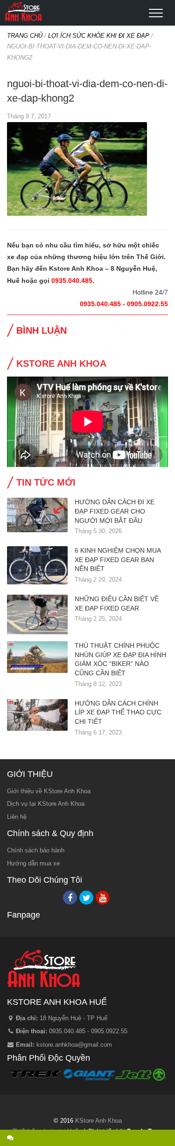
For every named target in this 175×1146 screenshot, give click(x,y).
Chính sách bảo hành (35, 850)
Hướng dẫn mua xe (33, 863)
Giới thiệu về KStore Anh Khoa (49, 791)
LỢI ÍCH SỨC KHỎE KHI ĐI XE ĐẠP (98, 35)
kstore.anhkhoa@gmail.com (74, 1044)
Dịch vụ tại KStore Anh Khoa (45, 803)
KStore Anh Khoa (23, 11)
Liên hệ (17, 816)
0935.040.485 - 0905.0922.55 (88, 1031)
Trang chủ (24, 35)
